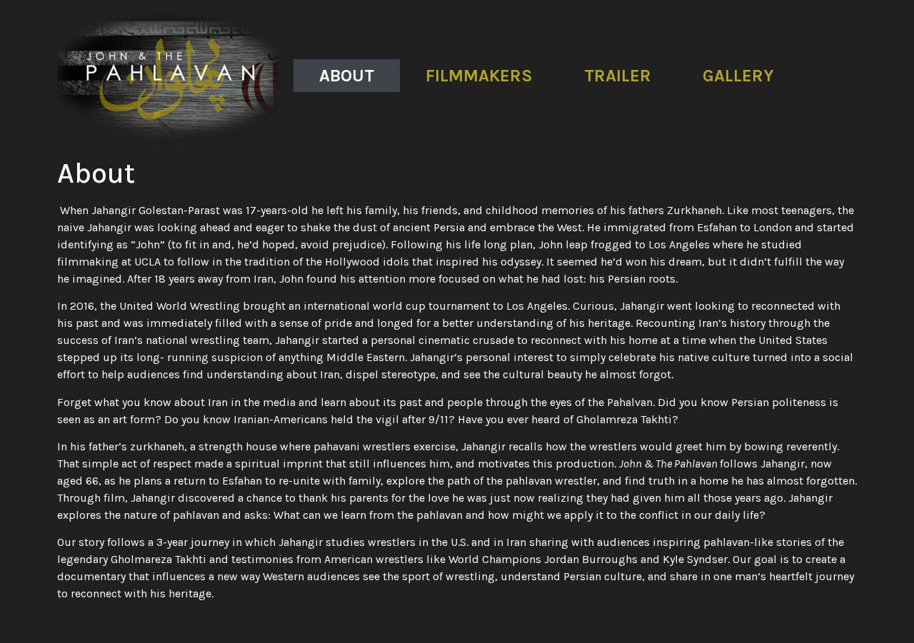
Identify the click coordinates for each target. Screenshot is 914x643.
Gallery (738, 76)
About (346, 76)
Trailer (617, 76)
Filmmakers (479, 76)
